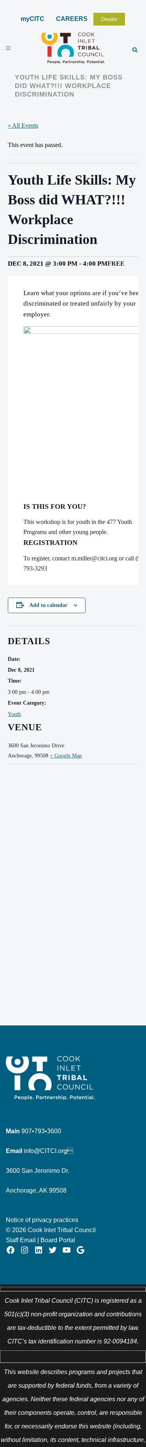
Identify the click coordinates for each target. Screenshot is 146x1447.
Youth (14, 714)
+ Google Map (66, 756)
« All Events (23, 125)
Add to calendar (48, 605)
